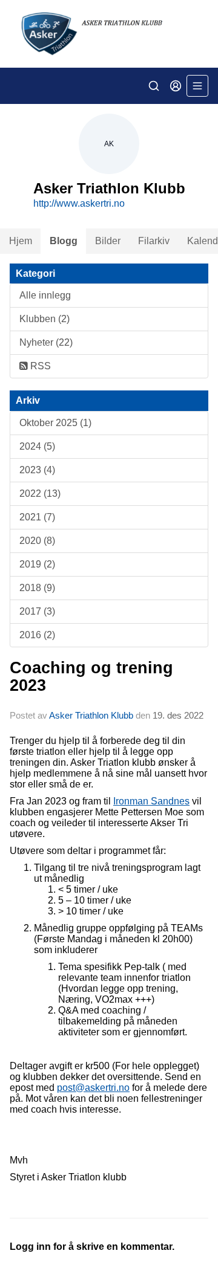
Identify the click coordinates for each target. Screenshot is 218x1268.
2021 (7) (37, 517)
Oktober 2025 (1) (55, 423)
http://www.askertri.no (79, 203)
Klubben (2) (44, 319)
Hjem (20, 241)
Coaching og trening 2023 (91, 676)
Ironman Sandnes (151, 801)
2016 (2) (37, 635)
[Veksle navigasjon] (197, 86)
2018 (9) (37, 588)
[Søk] (154, 86)
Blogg (64, 241)
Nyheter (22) (46, 342)
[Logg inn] (176, 86)
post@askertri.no (93, 1087)
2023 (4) (37, 470)
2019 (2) (37, 564)
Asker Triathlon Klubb (91, 715)
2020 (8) (37, 540)
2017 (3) (37, 611)
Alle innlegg (45, 295)
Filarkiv (154, 241)
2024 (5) (37, 446)
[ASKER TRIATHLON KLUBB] (109, 34)
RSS (39, 366)
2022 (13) (40, 493)
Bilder (108, 241)
